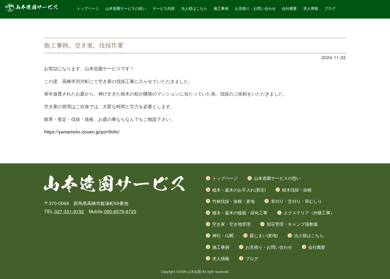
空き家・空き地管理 (231, 224)
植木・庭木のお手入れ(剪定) (239, 190)
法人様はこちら (194, 9)
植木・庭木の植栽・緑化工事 (239, 213)
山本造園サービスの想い (125, 9)
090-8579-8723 (120, 211)
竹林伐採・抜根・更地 (233, 201)
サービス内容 (164, 9)
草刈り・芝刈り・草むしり (296, 201)
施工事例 (221, 9)
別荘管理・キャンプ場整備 (292, 224)
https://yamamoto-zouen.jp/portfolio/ (82, 131)
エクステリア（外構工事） (309, 213)
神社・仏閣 (222, 235)
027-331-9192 (69, 211)
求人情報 (310, 9)
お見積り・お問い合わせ (255, 9)
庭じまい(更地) (264, 235)
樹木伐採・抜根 (297, 190)
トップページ (88, 9)
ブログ (330, 9)
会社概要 (289, 9)
